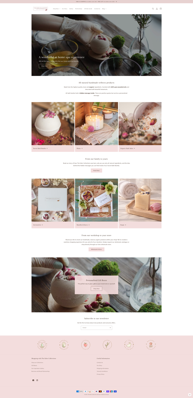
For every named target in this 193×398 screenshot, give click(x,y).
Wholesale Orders (96, 249)
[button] (56, 9)
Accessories (37, 225)
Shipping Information (103, 368)
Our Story (99, 365)
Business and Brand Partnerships (41, 371)
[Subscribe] (110, 328)
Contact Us (100, 362)
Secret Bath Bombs (39, 148)
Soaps (122, 225)
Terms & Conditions (102, 371)
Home (79, 148)
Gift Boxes (34, 365)
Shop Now (44, 66)
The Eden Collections (92, 394)
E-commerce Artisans (104, 394)
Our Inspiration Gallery (38, 368)
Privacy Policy (100, 374)
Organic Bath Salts (126, 148)
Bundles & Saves (82, 225)
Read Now (96, 170)
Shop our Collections (37, 362)
